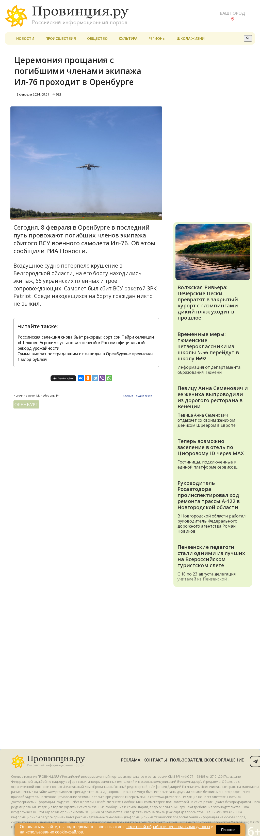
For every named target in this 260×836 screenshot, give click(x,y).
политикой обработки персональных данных (168, 827)
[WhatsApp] (109, 378)
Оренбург (26, 404)
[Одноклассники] (88, 378)
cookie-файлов (69, 832)
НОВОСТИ (25, 38)
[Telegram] (95, 378)
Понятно (228, 830)
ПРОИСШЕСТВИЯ (60, 38)
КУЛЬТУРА (128, 38)
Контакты (155, 760)
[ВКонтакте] (81, 378)
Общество (97, 38)
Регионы (157, 38)
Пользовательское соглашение (207, 760)
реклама (131, 760)
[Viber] (102, 378)
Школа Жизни (191, 38)
